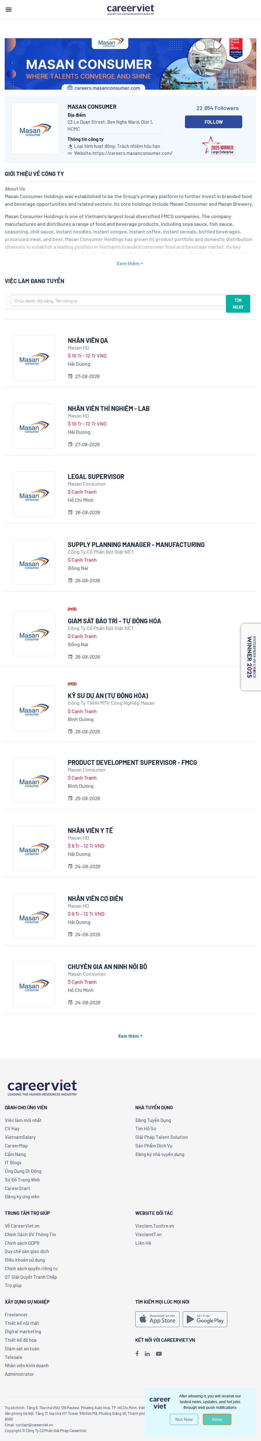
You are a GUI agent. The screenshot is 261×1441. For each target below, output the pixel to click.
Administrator (19, 1374)
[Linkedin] (147, 1353)
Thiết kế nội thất (22, 1323)
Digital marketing (23, 1331)
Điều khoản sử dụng (25, 1260)
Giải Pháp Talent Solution (161, 1137)
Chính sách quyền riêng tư (31, 1268)
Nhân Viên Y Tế (90, 830)
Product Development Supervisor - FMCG (132, 762)
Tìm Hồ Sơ (145, 1128)
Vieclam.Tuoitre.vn (154, 1226)
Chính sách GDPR (22, 1243)
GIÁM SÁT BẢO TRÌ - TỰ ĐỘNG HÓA (114, 621)
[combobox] (118, 300)
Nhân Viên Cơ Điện (95, 898)
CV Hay (12, 1128)
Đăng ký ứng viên (22, 1196)
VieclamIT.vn (148, 1234)
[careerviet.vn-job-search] (157, 1319)
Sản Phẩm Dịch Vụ (154, 1145)
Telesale (13, 1357)
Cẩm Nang (15, 1154)
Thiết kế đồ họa (21, 1340)
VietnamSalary (20, 1137)
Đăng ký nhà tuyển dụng (159, 1154)
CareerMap (16, 1145)
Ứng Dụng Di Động (23, 1171)
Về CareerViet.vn (22, 1226)
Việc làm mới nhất (23, 1120)
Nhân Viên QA (88, 340)
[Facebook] (136, 1353)
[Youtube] (159, 1353)
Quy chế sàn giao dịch (27, 1251)
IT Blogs (13, 1162)
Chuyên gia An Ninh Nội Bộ (107, 966)
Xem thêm (128, 1036)
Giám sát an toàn (22, 1348)
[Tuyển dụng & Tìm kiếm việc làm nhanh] (130, 9)
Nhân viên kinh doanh (27, 1365)
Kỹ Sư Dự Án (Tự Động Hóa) (108, 695)
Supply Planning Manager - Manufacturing (136, 544)
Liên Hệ (143, 1243)
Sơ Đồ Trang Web (22, 1179)
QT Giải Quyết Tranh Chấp (31, 1277)
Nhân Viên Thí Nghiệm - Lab (109, 408)
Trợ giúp (13, 1285)
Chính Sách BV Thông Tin (30, 1234)
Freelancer (16, 1314)
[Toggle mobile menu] (8, 9)
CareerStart (17, 1188)
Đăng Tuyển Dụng (153, 1120)
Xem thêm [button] (127, 263)
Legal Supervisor (96, 476)
